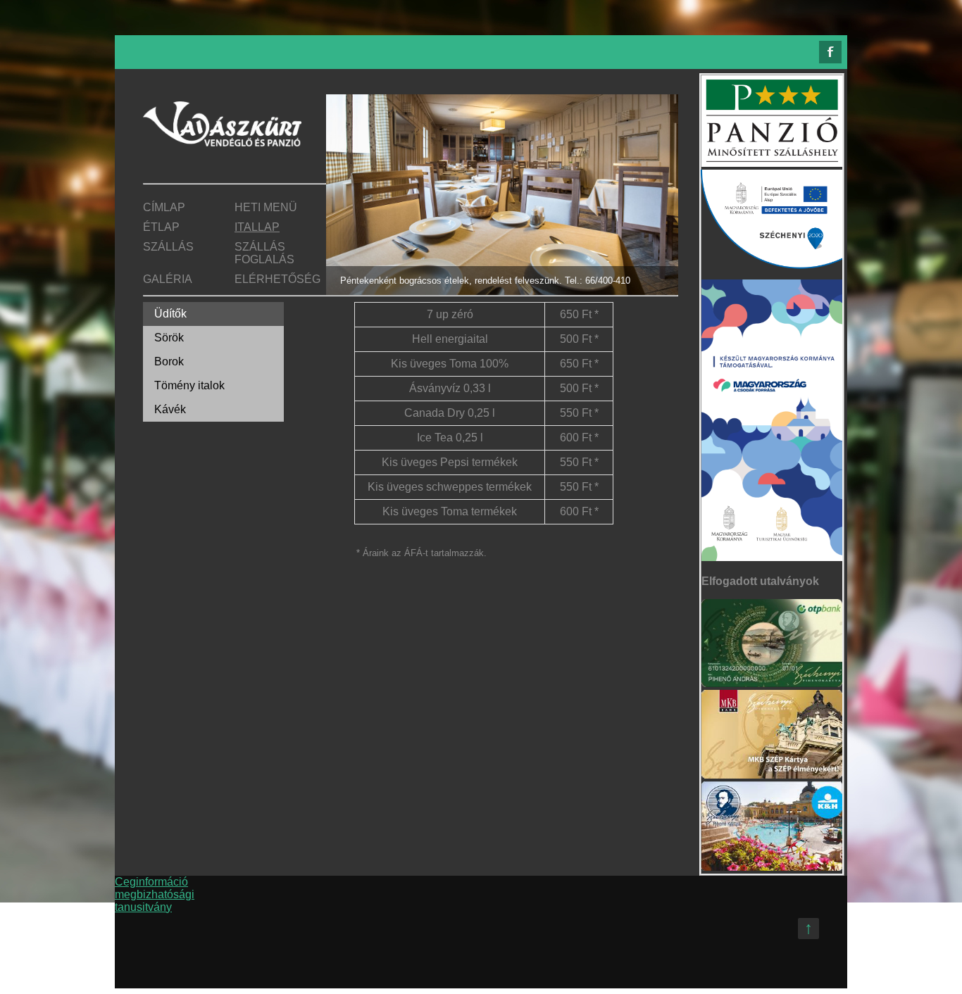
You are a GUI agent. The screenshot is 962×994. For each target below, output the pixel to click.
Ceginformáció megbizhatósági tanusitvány (154, 894)
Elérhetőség (277, 279)
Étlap (161, 227)
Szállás (168, 247)
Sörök (169, 338)
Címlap (164, 207)
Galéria (167, 279)
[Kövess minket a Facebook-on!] (830, 52)
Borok (169, 361)
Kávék (170, 409)
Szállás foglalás (264, 253)
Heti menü (266, 207)
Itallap (257, 227)
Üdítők (170, 314)
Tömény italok (189, 385)
